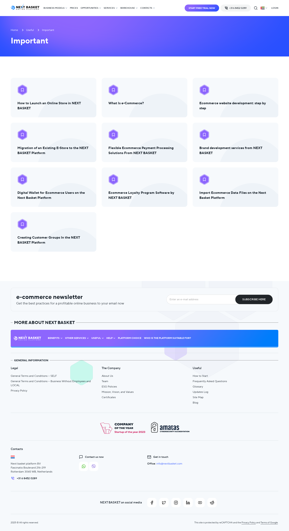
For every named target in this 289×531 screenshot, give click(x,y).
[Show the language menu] (264, 8)
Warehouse (127, 8)
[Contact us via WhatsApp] (83, 466)
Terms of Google (269, 522)
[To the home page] (25, 8)
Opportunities (89, 8)
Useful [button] (96, 338)
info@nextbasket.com (169, 464)
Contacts (146, 8)
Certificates (109, 397)
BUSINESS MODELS (54, 8)
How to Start (200, 376)
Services (109, 8)
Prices (74, 8)
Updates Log (200, 392)
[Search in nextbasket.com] (255, 8)
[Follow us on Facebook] (152, 502)
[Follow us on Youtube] (200, 502)
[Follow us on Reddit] (212, 502)
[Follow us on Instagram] (176, 502)
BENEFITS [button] (54, 338)
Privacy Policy (19, 390)
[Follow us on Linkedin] (188, 502)
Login (274, 8)
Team (105, 381)
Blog (195, 403)
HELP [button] (109, 338)
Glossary (198, 386)
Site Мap (198, 397)
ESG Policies (109, 386)
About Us (107, 376)
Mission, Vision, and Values (118, 392)
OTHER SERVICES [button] (75, 338)
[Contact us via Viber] (93, 466)
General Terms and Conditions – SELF (34, 376)
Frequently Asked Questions (210, 381)
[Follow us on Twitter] (164, 502)
